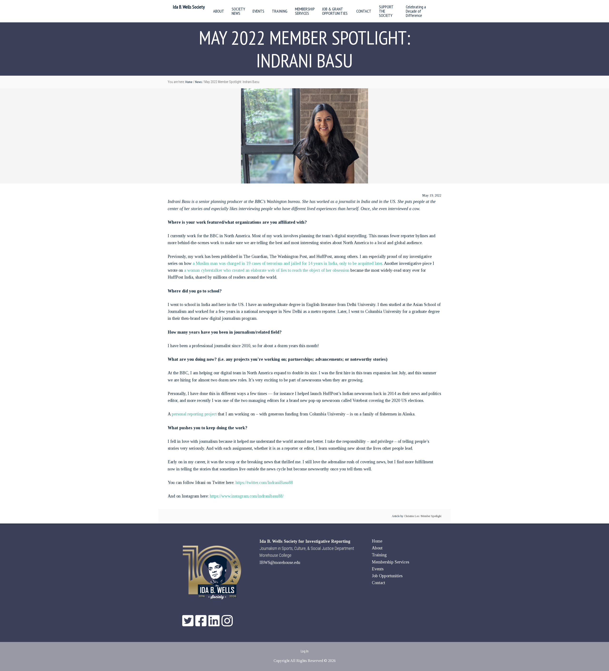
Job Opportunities (387, 575)
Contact (378, 582)
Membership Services (390, 562)
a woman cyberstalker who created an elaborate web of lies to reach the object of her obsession (266, 270)
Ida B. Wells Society (189, 7)
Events (377, 569)
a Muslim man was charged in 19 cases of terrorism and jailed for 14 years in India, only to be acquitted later (287, 263)
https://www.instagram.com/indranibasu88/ (247, 496)
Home (377, 541)
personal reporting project (194, 414)
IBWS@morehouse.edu (280, 562)
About (377, 548)
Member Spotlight (431, 516)
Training (379, 555)
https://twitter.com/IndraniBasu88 (264, 482)
